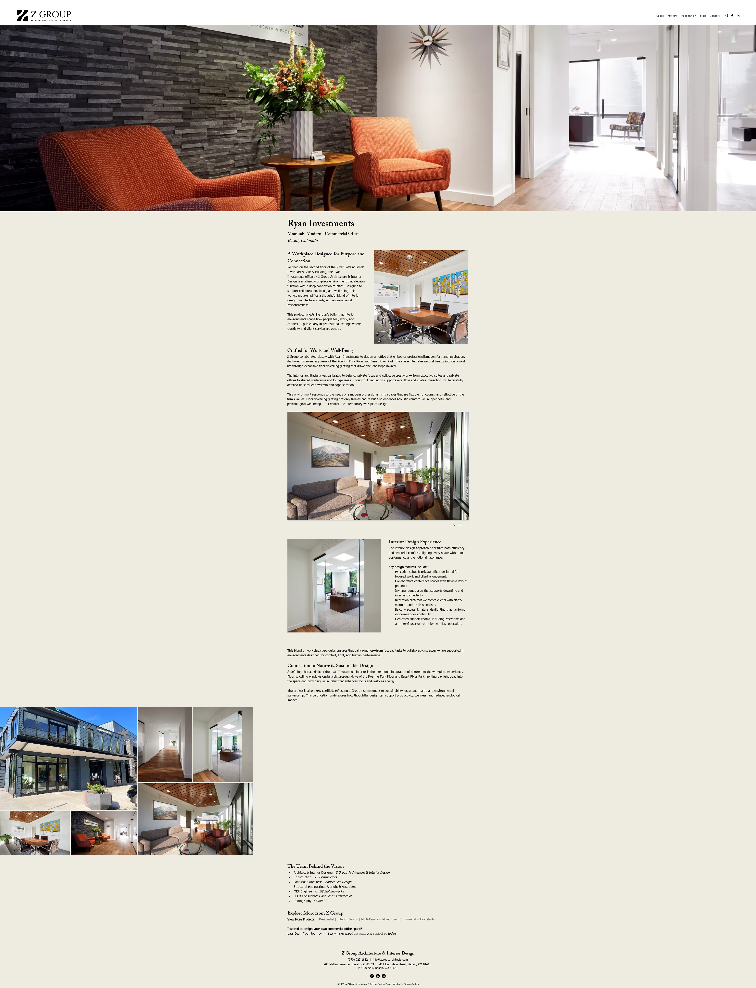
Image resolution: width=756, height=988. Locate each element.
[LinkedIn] (738, 16)
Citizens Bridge (411, 984)
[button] (378, 473)
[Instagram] (726, 16)
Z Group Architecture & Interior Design (378, 954)
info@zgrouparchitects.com (390, 959)
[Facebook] (732, 16)
